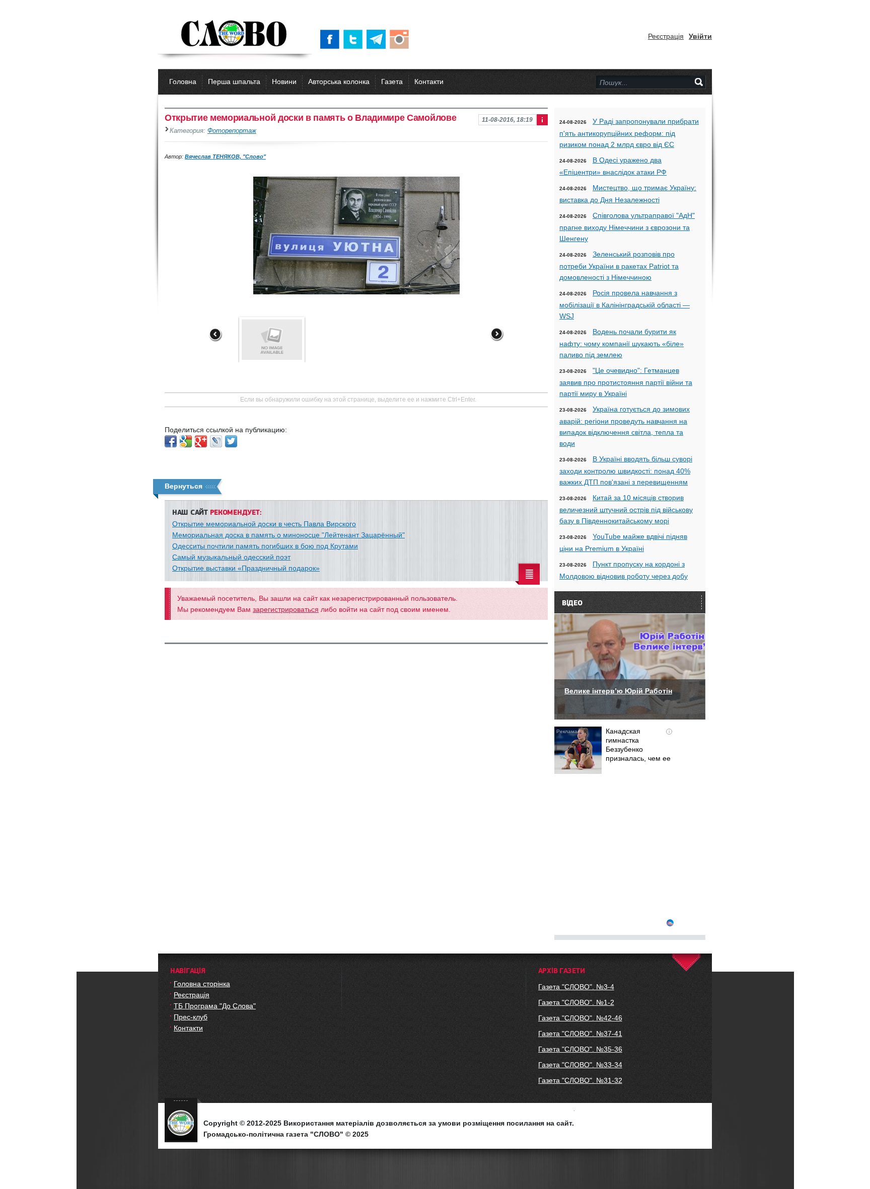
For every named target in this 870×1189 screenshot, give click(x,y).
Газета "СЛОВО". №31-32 (580, 1080)
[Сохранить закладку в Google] (186, 441)
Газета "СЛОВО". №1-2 (576, 1002)
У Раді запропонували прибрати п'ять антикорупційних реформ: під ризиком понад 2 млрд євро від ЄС (629, 132)
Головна (182, 81)
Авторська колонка (339, 81)
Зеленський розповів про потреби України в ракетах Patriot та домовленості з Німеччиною (619, 265)
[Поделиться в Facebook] (171, 441)
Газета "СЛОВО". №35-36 (580, 1049)
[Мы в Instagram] (401, 39)
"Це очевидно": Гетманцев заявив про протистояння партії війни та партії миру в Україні (625, 382)
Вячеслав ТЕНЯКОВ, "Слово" (225, 156)
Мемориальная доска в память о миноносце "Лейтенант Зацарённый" (288, 535)
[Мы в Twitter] (355, 39)
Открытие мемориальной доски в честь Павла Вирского (264, 524)
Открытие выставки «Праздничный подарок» (246, 568)
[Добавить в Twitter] (231, 441)
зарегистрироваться (286, 609)
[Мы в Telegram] (378, 39)
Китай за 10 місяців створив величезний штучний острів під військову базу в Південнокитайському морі (626, 509)
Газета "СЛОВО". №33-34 (580, 1065)
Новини (284, 81)
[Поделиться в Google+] (201, 441)
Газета (392, 81)
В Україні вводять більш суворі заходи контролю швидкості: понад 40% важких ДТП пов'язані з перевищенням (625, 470)
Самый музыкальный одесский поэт (231, 557)
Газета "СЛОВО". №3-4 (576, 987)
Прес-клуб (190, 1017)
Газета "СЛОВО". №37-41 (580, 1033)
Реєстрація (666, 36)
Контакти (429, 81)
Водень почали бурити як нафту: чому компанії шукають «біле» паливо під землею (621, 343)
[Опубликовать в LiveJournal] (216, 441)
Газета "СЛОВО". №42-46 (580, 1018)
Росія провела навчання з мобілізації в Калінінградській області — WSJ (624, 304)
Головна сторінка (202, 984)
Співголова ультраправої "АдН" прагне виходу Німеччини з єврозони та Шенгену (627, 227)
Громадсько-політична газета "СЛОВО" (235, 34)
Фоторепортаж (231, 130)
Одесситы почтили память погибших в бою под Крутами (265, 546)
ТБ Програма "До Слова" (215, 1006)
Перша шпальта (234, 81)
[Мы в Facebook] (331, 39)
